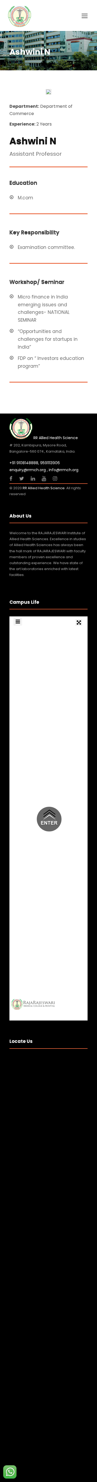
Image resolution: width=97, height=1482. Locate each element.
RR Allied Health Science (44, 488)
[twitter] (22, 478)
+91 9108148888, (24, 463)
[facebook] (11, 478)
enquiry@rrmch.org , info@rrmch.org (43, 470)
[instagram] (55, 478)
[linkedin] (33, 478)
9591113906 (50, 463)
